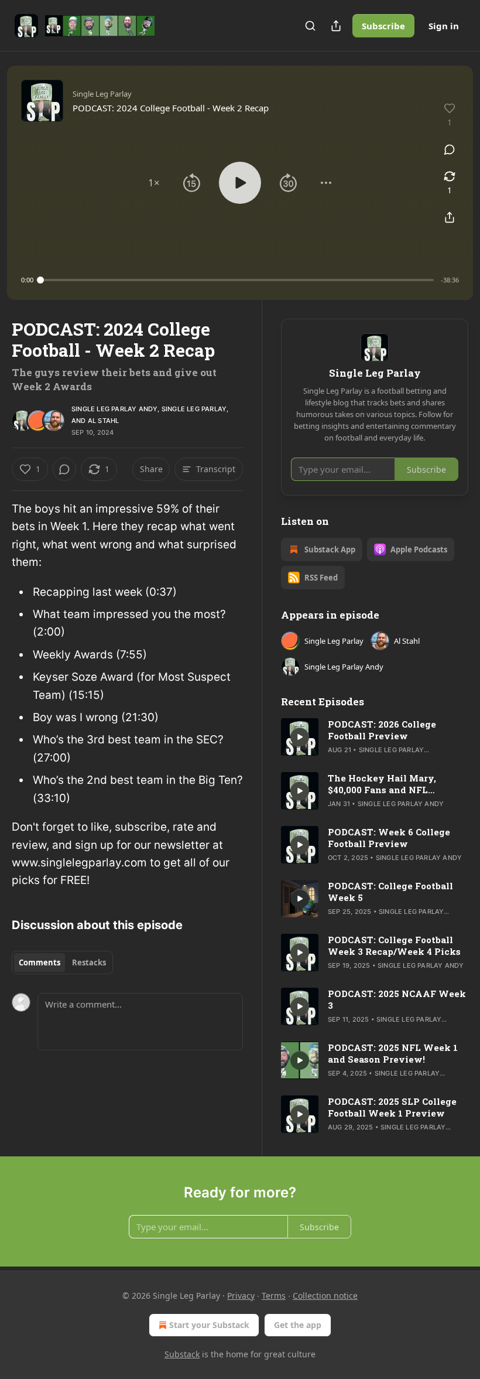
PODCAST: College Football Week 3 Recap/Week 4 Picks (394, 945)
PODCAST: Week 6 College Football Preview (389, 837)
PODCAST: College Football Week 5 (390, 891)
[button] (154, 183)
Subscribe (383, 26)
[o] (299, 737)
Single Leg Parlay (194, 409)
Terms (274, 1295)
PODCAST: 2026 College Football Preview (382, 730)
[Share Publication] (336, 25)
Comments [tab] (39, 962)
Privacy (241, 1295)
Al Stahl (103, 421)
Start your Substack (209, 1324)
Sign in (443, 26)
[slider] (237, 280)
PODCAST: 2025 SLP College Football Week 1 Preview (392, 1107)
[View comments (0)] (449, 149)
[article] (374, 737)
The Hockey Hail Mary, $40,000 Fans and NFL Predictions (382, 784)
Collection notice (325, 1295)
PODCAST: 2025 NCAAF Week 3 (397, 999)
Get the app (297, 1324)
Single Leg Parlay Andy (114, 409)
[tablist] (62, 962)
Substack (182, 1354)
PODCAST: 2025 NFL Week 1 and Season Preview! (393, 1053)
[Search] (310, 25)
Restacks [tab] (89, 962)
